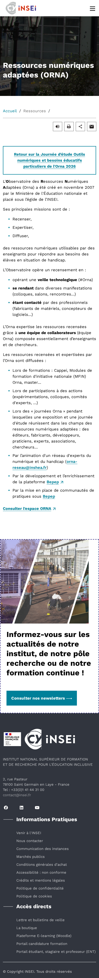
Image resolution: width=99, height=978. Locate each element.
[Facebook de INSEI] (6, 808)
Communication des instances (42, 849)
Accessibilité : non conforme (41, 872)
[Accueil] (26, 8)
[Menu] (93, 8)
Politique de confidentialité (40, 888)
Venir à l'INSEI (28, 833)
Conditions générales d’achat (41, 864)
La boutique (26, 928)
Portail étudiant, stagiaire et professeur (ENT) (56, 951)
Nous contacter (29, 841)
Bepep (53, 482)
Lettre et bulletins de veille (40, 920)
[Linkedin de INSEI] (22, 808)
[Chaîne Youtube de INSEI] (37, 808)
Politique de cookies (34, 896)
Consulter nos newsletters (38, 698)
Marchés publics (30, 856)
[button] (57, 126)
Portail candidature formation (41, 944)
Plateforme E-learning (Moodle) (43, 936)
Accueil (10, 111)
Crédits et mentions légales (40, 880)
